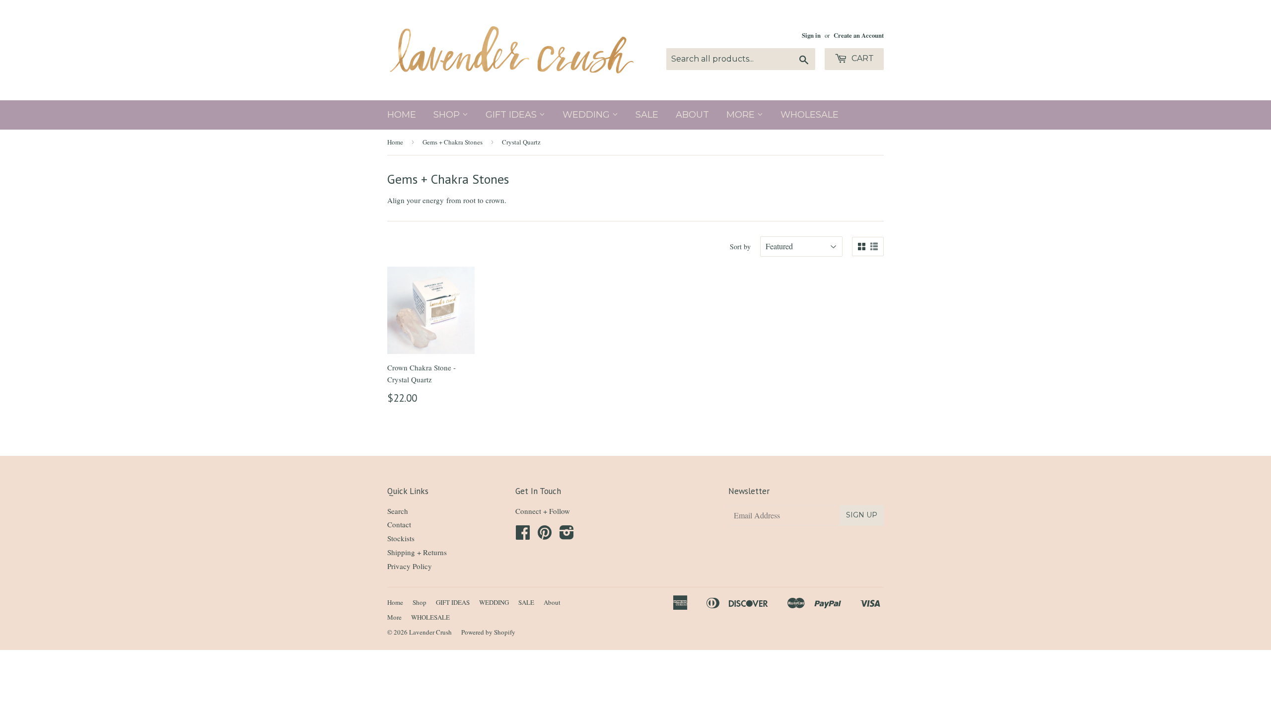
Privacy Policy (409, 566)
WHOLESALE (809, 114)
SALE (647, 114)
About (692, 114)
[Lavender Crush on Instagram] (566, 535)
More (741, 114)
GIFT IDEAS (512, 114)
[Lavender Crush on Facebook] (522, 535)
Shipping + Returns (417, 552)
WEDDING (587, 114)
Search (397, 511)
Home (401, 114)
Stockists (401, 538)
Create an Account (859, 35)
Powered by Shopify (488, 632)
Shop (447, 114)
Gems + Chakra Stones (453, 142)
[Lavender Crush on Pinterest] (544, 535)
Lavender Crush (430, 632)
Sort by (740, 246)
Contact (399, 524)
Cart (861, 58)
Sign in (811, 35)
